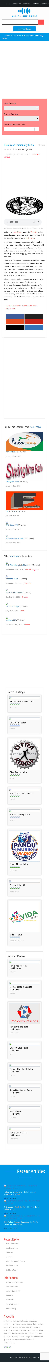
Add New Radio (24, 29)
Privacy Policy (11, 1309)
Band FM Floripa (12, 606)
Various (7, 157)
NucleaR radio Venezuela (15, 1261)
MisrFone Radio (12, 1266)
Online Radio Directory (21, 4)
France (25, 597)
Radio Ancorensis (12, 1244)
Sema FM (9, 1252)
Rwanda (27, 583)
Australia (17, 35)
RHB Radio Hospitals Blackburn (18, 565)
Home (7, 35)
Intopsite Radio (12, 579)
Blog (7, 4)
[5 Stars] (16, 149)
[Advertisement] (24, 69)
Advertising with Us (13, 1291)
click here (30, 238)
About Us (9, 1295)
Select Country (10, 103)
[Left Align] (41, 22)
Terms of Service (12, 1304)
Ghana (27, 624)
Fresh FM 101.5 (12, 511)
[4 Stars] (13, 149)
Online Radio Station (41, 4)
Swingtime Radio (12, 481)
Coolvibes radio (12, 1248)
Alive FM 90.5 (11, 452)
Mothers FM (11, 620)
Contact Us (10, 1300)
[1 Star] (5, 149)
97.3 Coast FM (12, 525)
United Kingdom (32, 569)
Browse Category (11, 114)
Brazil (22, 610)
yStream (9, 1257)
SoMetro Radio (11, 1270)
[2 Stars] (8, 149)
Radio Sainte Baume (14, 592)
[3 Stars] (10, 149)
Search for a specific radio (14, 124)
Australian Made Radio (15, 538)
